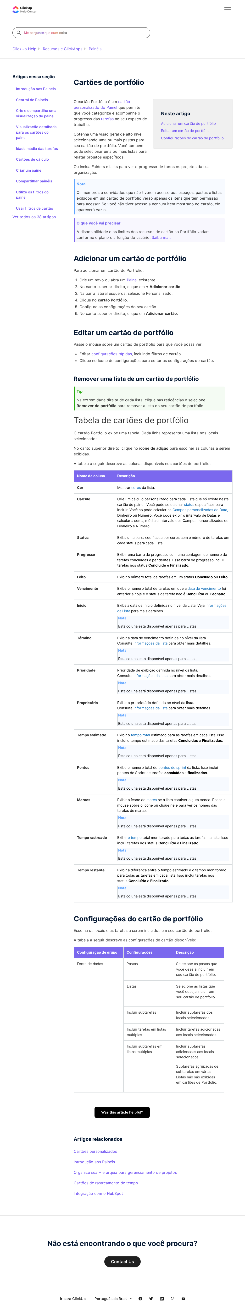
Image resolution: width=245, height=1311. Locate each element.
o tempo (135, 837)
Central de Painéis (32, 100)
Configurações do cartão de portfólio (192, 138)
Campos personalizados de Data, (200, 510)
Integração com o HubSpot (98, 1193)
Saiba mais (161, 237)
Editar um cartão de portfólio (185, 130)
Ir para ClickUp (73, 1298)
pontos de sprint (172, 767)
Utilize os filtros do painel (32, 195)
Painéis (95, 48)
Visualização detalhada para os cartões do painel (36, 132)
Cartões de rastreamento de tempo (106, 1182)
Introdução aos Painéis (94, 1161)
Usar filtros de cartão (34, 208)
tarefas (107, 118)
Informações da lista (150, 643)
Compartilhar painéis (34, 181)
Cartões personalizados (95, 1151)
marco (151, 800)
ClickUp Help (24, 48)
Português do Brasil (112, 1298)
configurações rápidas (111, 353)
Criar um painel (29, 170)
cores (136, 487)
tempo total (140, 735)
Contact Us (122, 1261)
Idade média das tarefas (37, 148)
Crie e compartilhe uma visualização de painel (36, 113)
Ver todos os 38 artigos (34, 216)
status (189, 504)
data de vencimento (204, 588)
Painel (132, 280)
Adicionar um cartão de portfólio (188, 123)
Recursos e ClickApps (62, 48)
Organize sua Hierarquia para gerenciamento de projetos (125, 1172)
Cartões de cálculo (32, 159)
